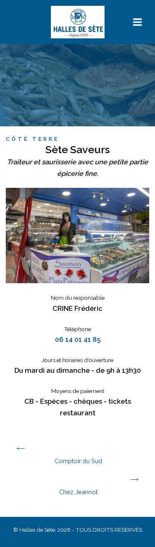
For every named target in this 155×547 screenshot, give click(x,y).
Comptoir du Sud (78, 460)
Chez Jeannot (78, 491)
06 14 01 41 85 (77, 339)
